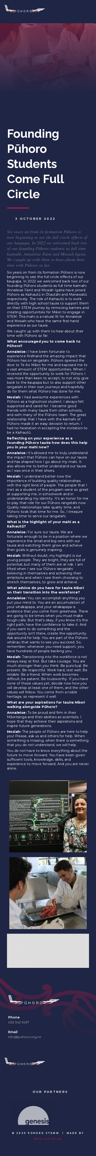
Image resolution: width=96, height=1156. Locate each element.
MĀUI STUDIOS (48, 1138)
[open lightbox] (48, 816)
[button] (12, 1112)
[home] (42, 11)
